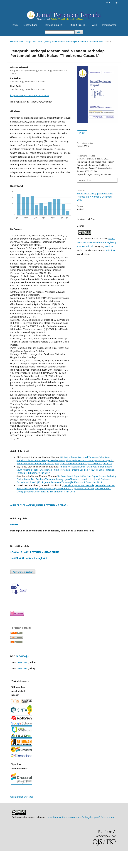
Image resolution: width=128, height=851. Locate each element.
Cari (79, 32)
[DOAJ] (21, 703)
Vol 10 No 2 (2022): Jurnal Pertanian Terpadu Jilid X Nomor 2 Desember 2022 (68, 41)
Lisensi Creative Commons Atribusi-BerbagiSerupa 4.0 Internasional (97, 242)
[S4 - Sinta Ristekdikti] (21, 713)
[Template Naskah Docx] (20, 593)
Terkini (15, 24)
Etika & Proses (78, 24)
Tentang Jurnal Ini (54, 24)
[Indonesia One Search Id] (21, 732)
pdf (83, 132)
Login (116, 2)
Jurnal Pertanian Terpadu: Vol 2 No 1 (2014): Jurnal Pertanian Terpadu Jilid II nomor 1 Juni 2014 (64, 463)
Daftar (108, 2)
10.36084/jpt (22, 656)
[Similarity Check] (21, 783)
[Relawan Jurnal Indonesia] (21, 744)
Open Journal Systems (21, 796)
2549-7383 (21, 662)
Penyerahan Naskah (22, 571)
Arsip (94, 24)
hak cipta (109, 246)
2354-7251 (21, 668)
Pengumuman (109, 24)
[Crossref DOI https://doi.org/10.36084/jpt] (21, 751)
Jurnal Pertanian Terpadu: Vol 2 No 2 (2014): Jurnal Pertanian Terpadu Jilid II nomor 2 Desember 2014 (63, 481)
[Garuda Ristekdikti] (21, 719)
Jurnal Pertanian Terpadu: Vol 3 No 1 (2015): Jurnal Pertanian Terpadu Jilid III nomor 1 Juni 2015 (64, 490)
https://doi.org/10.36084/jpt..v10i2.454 (29, 95)
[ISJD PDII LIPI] (21, 736)
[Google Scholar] (21, 724)
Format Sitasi (85, 180)
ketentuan (111, 250)
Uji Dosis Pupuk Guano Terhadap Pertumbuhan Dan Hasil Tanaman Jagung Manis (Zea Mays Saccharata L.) (66, 487)
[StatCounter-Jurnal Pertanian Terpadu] (17, 614)
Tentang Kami (30, 24)
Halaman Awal (16, 41)
